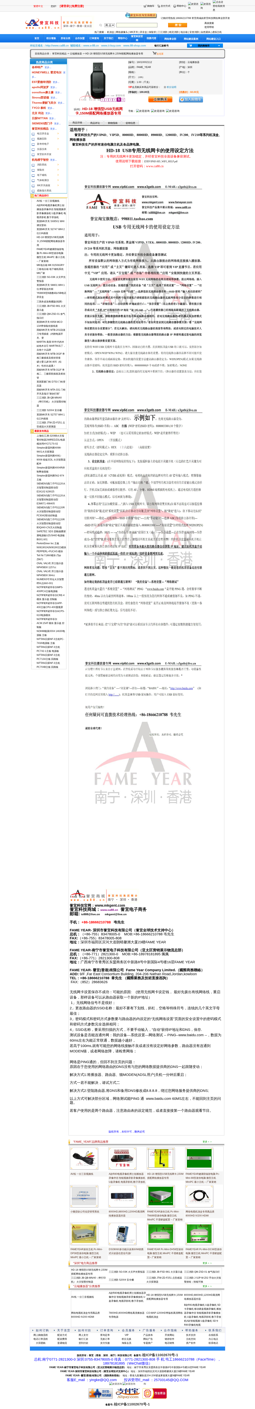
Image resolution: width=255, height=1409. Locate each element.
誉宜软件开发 (44, 154)
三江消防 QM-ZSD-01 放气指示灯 (202, 1271)
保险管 (152, 32)
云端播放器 (76, 53)
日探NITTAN (40, 118)
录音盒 (143, 32)
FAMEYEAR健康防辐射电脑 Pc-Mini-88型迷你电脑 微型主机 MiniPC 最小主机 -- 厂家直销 (203, 1178)
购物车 (150, 6)
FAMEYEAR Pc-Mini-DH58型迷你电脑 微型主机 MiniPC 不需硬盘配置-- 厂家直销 (165, 1253)
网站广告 (148, 1339)
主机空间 (191, 1339)
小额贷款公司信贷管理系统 (85, 1211)
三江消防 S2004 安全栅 (49, 410)
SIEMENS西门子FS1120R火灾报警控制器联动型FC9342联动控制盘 (51, 511)
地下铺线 (42, 175)
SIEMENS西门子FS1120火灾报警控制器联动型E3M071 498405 (51, 499)
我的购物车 (204, 45)
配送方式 (62, 1335)
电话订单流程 (40, 1339)
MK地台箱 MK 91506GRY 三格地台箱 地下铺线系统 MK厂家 (50, 269)
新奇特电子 (43, 144)
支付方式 (165, 6)
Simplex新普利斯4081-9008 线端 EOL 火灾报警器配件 (51, 459)
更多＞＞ (207, 1141)
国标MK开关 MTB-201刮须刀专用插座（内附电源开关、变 (51, 334)
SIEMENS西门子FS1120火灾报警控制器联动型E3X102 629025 (51, 487)
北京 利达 (38, 113)
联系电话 (213, 1343)
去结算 (160, 53)
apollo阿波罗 (40, 87)
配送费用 (62, 1339)
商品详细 (77, 122)
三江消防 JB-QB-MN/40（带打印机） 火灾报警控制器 (51, 401)
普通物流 (62, 1343)
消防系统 (42, 164)
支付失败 (105, 1343)
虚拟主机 (217, 32)
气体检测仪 (43, 180)
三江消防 (162, 32)
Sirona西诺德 (40, 97)
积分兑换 (126, 1339)
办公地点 (213, 1339)
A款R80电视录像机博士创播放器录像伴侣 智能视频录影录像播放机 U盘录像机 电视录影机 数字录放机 (127, 1178)
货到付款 (83, 1343)
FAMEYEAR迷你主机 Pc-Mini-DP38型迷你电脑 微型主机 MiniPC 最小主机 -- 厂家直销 (87, 1253)
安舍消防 (194, 32)
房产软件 (191, 1343)
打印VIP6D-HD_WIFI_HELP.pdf (161, 161)
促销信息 (130, 123)
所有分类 (65, 38)
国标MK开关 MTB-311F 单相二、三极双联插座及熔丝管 (51, 373)
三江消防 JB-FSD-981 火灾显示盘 (164, 1271)
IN (145, 1383)
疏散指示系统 (44, 190)
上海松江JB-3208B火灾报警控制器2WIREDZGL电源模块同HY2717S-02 (51, 439)
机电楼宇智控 (40, 159)
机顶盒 (110, 32)
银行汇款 (83, 1339)
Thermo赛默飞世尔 (44, 102)
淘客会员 (126, 1343)
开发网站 (169, 1335)
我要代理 (151, 38)
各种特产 (37, 67)
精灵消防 (174, 32)
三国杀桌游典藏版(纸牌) (49, 301)
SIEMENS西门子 (42, 123)
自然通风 (205, 32)
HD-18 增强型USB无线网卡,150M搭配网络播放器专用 (51, 241)
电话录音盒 (43, 133)
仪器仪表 (42, 149)
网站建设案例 (191, 38)
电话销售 (169, 1343)
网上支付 (83, 1335)
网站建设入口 (213, 38)
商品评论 (95, 123)
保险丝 (40, 169)
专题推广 (148, 1343)
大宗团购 (40, 1343)
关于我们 (108, 38)
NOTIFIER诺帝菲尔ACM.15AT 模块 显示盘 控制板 (50, 623)
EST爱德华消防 (41, 82)
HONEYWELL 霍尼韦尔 (47, 72)
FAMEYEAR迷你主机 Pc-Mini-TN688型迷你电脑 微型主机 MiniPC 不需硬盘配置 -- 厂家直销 (164, 1215)
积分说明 (171, 87)
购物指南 (113, 123)
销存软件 (169, 1339)
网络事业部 (170, 38)
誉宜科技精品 (59, 53)
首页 (36, 38)
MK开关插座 (43, 185)
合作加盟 (80, 38)
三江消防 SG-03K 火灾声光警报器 (127, 1271)
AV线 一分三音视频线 (48, 201)
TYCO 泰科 (39, 107)
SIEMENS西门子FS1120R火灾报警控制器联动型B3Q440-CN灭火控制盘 (51, 523)
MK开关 (134, 32)
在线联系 (213, 1335)
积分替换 (51, 38)
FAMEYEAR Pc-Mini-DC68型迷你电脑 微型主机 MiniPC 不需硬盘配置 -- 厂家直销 (204, 1253)
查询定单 (105, 1335)
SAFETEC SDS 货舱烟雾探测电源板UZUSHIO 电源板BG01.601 (51, 535)
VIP (126, 1335)
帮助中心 (181, 6)
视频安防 (42, 138)
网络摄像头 (122, 32)
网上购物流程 (40, 1335)
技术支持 (191, 1335)
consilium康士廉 (43, 92)
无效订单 (105, 1339)
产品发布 (148, 1335)
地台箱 (184, 32)
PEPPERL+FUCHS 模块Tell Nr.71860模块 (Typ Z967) (50, 555)
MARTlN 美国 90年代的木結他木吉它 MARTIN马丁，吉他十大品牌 (51, 345)
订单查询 (94, 38)
